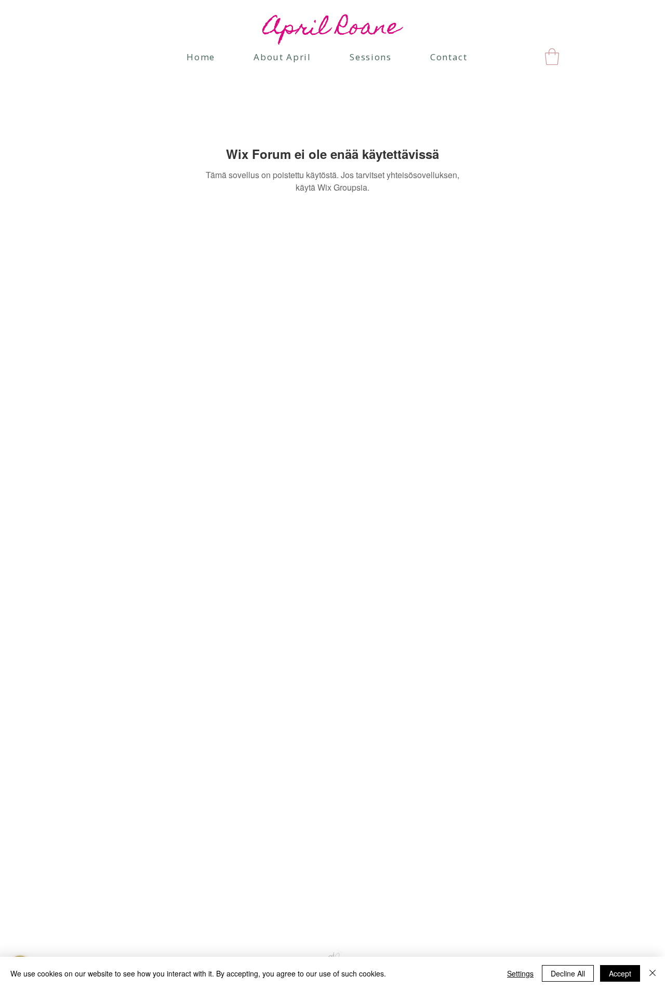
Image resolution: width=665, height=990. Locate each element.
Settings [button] (520, 973)
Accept (620, 973)
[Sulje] (652, 973)
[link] (552, 56)
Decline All (568, 973)
